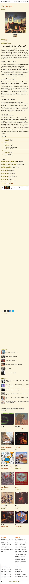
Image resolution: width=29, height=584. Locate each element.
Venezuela (21, 554)
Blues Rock (10, 541)
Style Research (18, 572)
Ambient (8, 549)
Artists (22, 1)
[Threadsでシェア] (8, 311)
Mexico (22, 552)
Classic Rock (8, 544)
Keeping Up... (18, 507)
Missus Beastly (4, 465)
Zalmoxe (17, 466)
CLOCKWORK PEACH (6, 1)
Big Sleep (3, 524)
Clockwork (17, 567)
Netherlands (17, 541)
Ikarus (16, 486)
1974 (7, 574)
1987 (5, 569)
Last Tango (17, 447)
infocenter (25, 576)
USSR (26, 551)
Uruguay (21, 556)
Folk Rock (3, 542)
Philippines (23, 559)
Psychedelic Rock (4, 539)
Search (26, 1)
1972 (2, 576)
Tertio (2, 428)
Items (19, 1)
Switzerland (25, 542)
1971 (5, 576)
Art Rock (7, 546)
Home (15, 1)
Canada (18, 552)
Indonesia (17, 561)
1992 (7, 567)
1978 (7, 572)
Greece (16, 544)
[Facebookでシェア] (10, 311)
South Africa (17, 557)
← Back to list (4, 313)
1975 (5, 574)
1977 (7, 42)
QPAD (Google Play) (19, 576)
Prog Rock (11, 183)
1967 (5, 578)
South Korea (17, 559)
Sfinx (16, 465)
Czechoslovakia (18, 547)
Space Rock (3, 547)
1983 (5, 571)
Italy (18, 539)
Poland (19, 551)
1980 (2, 572)
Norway (20, 546)
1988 (2, 569)
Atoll (2, 426)
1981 (10, 571)
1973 (10, 574)
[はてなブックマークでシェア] (13, 311)
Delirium (3, 446)
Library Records (18, 569)
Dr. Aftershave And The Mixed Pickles (6, 467)
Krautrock (8, 547)
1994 (5, 567)
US (15, 552)
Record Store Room (19, 571)
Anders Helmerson (19, 524)
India (21, 561)
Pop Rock (3, 546)
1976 (2, 574)
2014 (2, 567)
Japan (22, 557)
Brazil (25, 554)
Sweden (23, 544)
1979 (5, 572)
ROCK (6, 183)
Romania (21, 549)
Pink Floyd (6, 6)
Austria (20, 544)
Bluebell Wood (4, 526)
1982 (7, 571)
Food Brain (17, 426)
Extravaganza (4, 507)
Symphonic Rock (4, 541)
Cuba (25, 552)
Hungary (17, 549)
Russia (23, 551)
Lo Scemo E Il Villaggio (6, 447)
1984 (2, 571)
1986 (7, 569)
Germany (21, 539)
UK (6, 40)
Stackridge (4, 505)
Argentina (17, 556)
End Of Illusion (18, 526)
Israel (16, 551)
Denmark (24, 546)
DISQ (21, 567)
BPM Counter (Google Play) (20, 574)
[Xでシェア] (5, 311)
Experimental (3, 551)
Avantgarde (3, 549)
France (25, 539)
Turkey (24, 549)
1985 (10, 569)
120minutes (25, 567)
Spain (22, 541)
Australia (24, 561)
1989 (10, 567)
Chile (24, 556)
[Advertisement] (14, 250)
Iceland (16, 542)
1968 (2, 578)
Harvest (5, 39)
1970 (7, 576)
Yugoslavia (24, 547)
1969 (10, 576)
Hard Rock (8, 542)
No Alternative (4, 487)
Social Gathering (19, 428)
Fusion (11, 549)
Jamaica (17, 554)
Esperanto (17, 446)
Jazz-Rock (3, 544)
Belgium (20, 542)
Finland (16, 546)
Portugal (25, 541)
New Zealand (18, 563)
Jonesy (3, 486)
